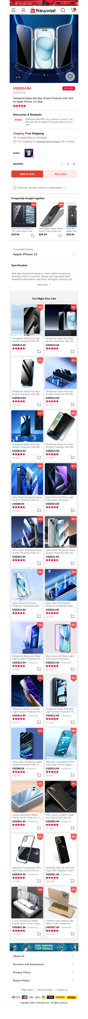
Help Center (27, 990)
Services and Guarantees (28, 964)
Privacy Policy (22, 972)
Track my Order (44, 990)
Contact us (61, 990)
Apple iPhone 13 (25, 254)
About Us (18, 956)
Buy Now (61, 174)
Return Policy (21, 980)
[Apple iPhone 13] (44, 947)
